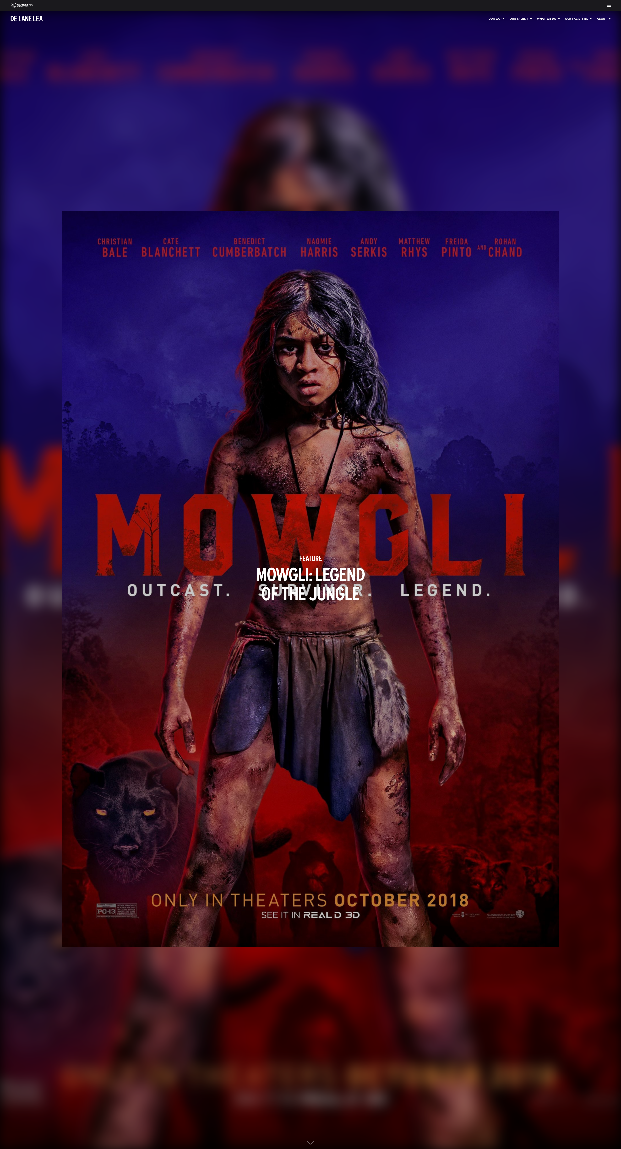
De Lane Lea (26, 19)
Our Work (496, 19)
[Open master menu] (609, 5)
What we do (546, 19)
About (602, 19)
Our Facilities (576, 19)
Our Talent (519, 19)
